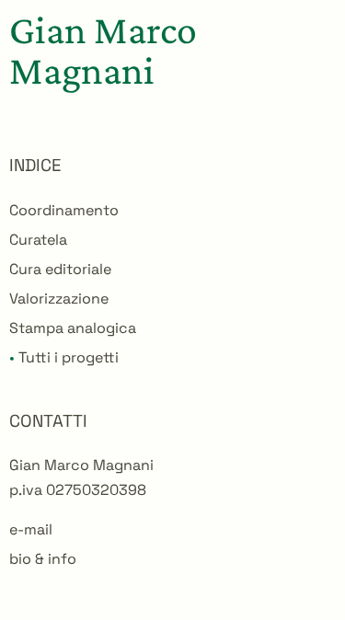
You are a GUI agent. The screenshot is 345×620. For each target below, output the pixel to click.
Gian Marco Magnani (103, 49)
